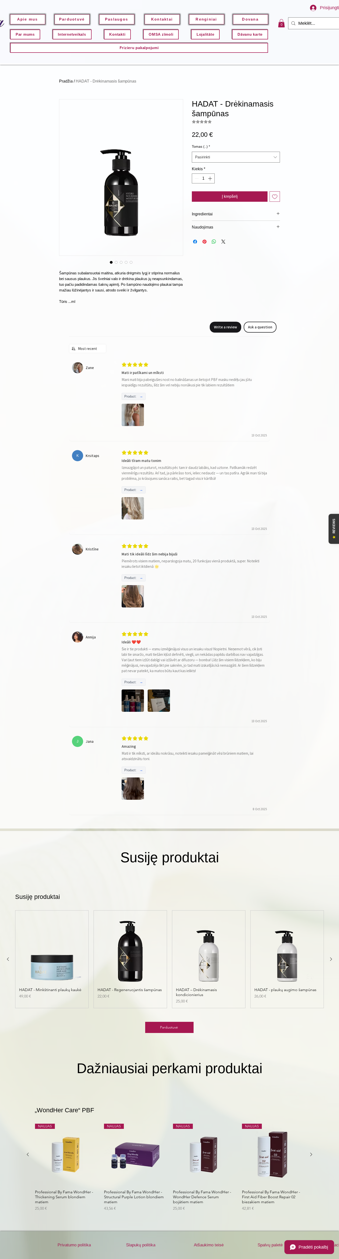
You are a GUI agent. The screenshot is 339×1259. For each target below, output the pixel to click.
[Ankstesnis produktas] (8, 959)
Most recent (87, 348)
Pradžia (66, 81)
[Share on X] (223, 242)
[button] (281, 23)
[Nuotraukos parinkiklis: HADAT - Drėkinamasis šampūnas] (111, 262)
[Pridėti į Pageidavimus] (275, 196)
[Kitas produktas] (331, 959)
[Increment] (210, 178)
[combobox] (236, 157)
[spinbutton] (203, 178)
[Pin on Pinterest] (204, 242)
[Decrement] (196, 178)
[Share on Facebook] (195, 242)
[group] (169, 959)
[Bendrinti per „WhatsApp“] (214, 242)
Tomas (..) (201, 146)
